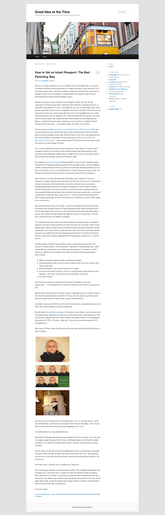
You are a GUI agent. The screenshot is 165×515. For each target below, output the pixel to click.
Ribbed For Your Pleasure (118, 89)
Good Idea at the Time (52, 11)
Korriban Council (115, 82)
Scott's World (113, 94)
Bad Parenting (45, 494)
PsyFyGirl (112, 87)
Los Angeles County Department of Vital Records (71, 129)
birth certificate (65, 494)
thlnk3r (111, 98)
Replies (39, 496)
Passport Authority (52, 162)
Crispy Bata (113, 75)
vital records (96, 494)
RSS (117, 109)
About (45, 57)
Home (37, 57)
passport (80, 494)
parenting (73, 494)
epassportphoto (51, 312)
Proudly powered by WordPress (82, 507)
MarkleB (112, 109)
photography (87, 494)
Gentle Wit (112, 80)
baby (57, 494)
